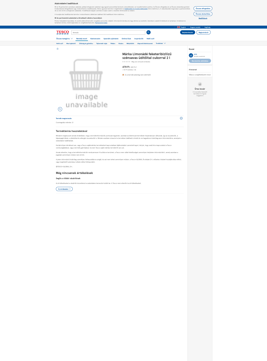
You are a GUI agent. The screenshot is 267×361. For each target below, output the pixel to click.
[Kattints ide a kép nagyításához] (60, 109)
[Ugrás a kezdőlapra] (62, 32)
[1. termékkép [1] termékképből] (86, 82)
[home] (57, 48)
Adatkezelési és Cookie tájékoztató (136, 9)
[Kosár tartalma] (191, 55)
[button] (181, 27)
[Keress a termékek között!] (148, 32)
